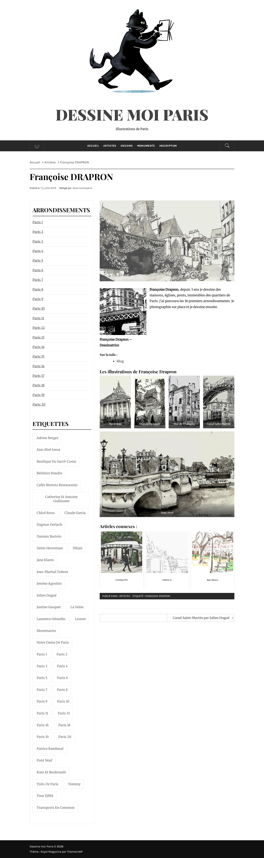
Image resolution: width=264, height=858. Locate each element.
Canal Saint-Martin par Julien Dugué (201, 618)
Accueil (93, 145)
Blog (120, 361)
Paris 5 (38, 260)
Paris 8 (38, 289)
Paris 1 (38, 222)
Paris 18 (39, 385)
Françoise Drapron (157, 596)
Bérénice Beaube (49, 473)
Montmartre (46, 631)
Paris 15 (39, 356)
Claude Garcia (75, 513)
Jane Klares (45, 560)
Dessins (127, 145)
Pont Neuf (44, 760)
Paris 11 (38, 318)
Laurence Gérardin (51, 619)
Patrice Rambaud (50, 749)
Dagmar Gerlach (49, 524)
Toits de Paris (47, 784)
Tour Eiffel (45, 796)
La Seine (77, 607)
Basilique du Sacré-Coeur (56, 461)
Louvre (80, 619)
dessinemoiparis (82, 188)
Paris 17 (38, 376)
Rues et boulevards (51, 772)
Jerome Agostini (49, 583)
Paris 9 (38, 299)
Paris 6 (38, 270)
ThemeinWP (75, 851)
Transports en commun (56, 808)
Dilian (77, 548)
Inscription (168, 145)
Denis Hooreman (50, 548)
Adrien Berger (47, 438)
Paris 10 (39, 308)
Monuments (146, 145)
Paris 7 (38, 280)
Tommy (74, 784)
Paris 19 (39, 395)
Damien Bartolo (49, 536)
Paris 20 (39, 404)
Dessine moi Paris (132, 114)
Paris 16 (39, 366)
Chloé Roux (46, 513)
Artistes (109, 145)
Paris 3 (38, 241)
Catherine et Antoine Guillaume (61, 499)
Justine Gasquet (49, 607)
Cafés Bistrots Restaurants (57, 485)
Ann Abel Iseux (48, 450)
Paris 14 (39, 347)
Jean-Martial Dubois (52, 572)
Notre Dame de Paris (53, 642)
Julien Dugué (46, 595)
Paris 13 (38, 337)
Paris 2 (38, 232)
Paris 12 (39, 328)
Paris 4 (38, 251)
